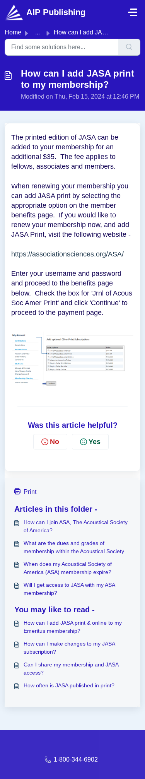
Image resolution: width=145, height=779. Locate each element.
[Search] (129, 47)
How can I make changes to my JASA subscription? (69, 648)
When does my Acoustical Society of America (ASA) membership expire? (68, 568)
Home (13, 32)
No (54, 442)
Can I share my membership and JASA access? (71, 668)
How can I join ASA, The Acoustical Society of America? (76, 526)
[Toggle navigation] (132, 12)
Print (30, 492)
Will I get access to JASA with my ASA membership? (69, 589)
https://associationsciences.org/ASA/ (67, 254)
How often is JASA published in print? (69, 685)
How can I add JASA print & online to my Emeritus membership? (73, 627)
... (37, 32)
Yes (95, 442)
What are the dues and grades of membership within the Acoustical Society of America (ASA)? (77, 547)
